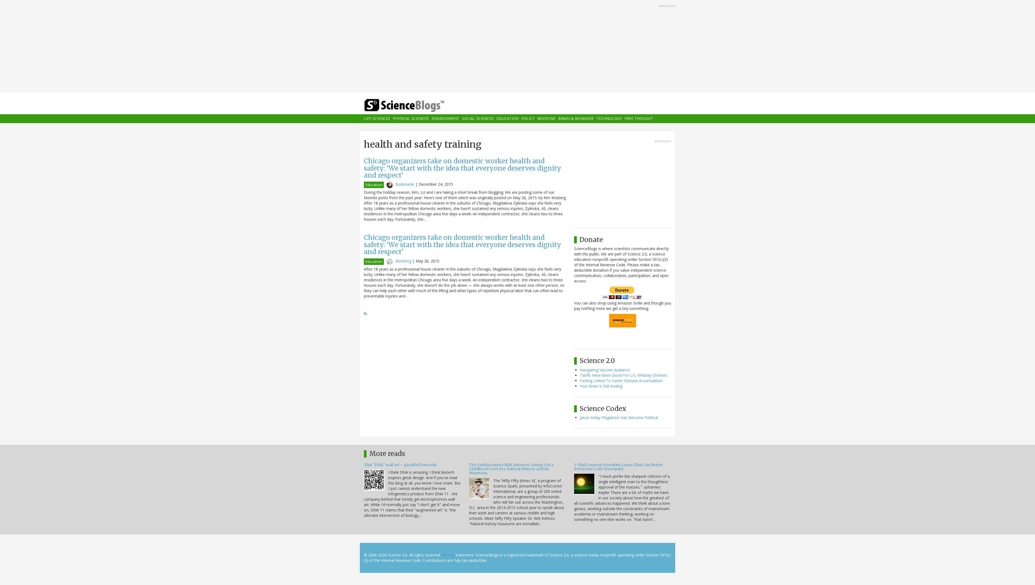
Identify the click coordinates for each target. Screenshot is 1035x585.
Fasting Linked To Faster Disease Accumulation (621, 380)
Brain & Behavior (576, 118)
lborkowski (405, 184)
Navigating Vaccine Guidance (605, 369)
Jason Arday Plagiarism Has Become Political (619, 417)
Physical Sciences (411, 118)
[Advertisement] (517, 47)
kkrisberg (403, 261)
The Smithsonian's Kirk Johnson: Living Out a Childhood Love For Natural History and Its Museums (511, 469)
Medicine (546, 118)
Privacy (448, 555)
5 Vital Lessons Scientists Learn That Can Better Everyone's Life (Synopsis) (618, 466)
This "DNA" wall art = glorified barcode (400, 464)
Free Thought (639, 118)
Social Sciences (478, 118)
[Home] (415, 105)
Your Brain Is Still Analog (601, 386)
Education (507, 118)
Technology (609, 118)
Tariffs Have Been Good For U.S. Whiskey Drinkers (623, 375)
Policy (527, 118)
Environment (445, 118)
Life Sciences (377, 118)
